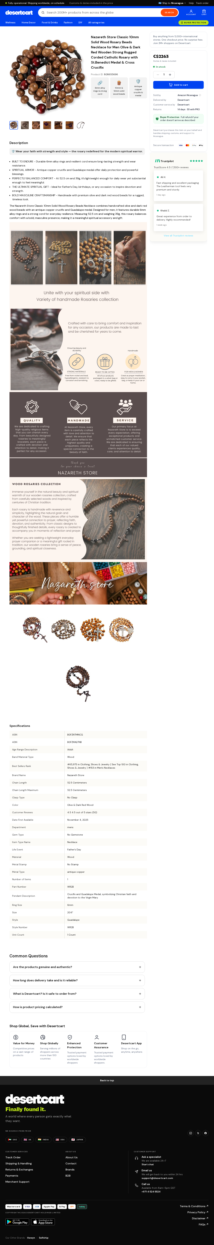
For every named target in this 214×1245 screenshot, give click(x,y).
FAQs (204, 1224)
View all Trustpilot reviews (178, 235)
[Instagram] (191, 1133)
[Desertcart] (19, 12)
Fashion (68, 22)
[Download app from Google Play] (17, 1221)
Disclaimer (200, 1218)
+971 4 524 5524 (151, 1191)
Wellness (10, 22)
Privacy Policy (198, 1212)
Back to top (107, 1080)
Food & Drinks (50, 22)
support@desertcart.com (157, 1178)
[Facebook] (205, 1133)
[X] (198, 1133)
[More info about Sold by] (199, 95)
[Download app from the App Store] (43, 1221)
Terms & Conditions (194, 1206)
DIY (80, 22)
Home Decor (29, 22)
